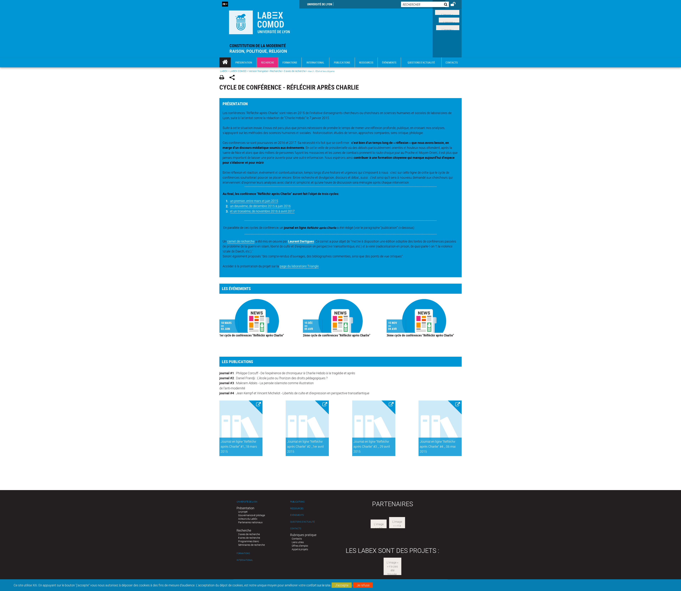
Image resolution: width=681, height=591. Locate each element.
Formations (243, 553)
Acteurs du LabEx (247, 518)
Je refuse (363, 585)
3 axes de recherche (295, 71)
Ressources (296, 508)
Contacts (295, 528)
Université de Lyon (319, 4)
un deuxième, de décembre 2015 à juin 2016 (260, 206)
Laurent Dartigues (301, 241)
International (245, 560)
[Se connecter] (455, 4)
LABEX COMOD (238, 71)
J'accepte (341, 585)
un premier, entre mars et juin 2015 (254, 201)
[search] (425, 4)
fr (224, 4)
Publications (297, 501)
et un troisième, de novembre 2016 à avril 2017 (262, 211)
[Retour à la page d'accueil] (259, 21)
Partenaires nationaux (250, 522)
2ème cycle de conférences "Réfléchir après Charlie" (336, 335)
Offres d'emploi (300, 545)
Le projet (243, 511)
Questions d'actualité (302, 521)
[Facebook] (447, 12)
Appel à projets (300, 549)
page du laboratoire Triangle (299, 266)
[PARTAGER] (233, 78)
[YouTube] (447, 27)
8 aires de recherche (249, 537)
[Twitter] (449, 20)
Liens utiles (298, 542)
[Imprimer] (223, 78)
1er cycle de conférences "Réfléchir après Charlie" (251, 335)
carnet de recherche (240, 241)
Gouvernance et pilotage (251, 515)
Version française (258, 71)
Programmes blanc (248, 541)
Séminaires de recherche (251, 544)
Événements (297, 515)
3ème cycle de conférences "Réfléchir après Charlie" (420, 335)
